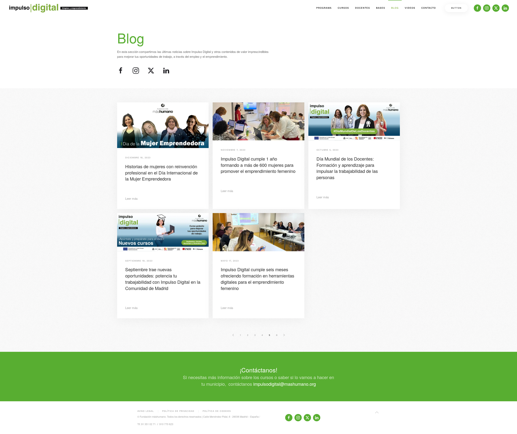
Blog (395, 7)
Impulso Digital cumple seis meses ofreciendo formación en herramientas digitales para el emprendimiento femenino (257, 278)
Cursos (343, 7)
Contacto (428, 7)
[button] (377, 412)
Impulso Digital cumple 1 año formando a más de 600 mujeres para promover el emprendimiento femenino (258, 165)
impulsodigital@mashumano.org (284, 384)
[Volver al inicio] (48, 8)
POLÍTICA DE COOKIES (217, 411)
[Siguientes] (284, 335)
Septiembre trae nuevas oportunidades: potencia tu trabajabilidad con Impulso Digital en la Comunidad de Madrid (162, 278)
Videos (410, 7)
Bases (380, 7)
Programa (324, 7)
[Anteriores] (233, 335)
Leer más (131, 198)
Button (456, 8)
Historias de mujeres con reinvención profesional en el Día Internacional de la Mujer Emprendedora (161, 172)
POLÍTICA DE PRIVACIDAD (178, 411)
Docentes (362, 7)
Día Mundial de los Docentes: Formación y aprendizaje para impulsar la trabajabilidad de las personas (347, 168)
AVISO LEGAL (145, 411)
